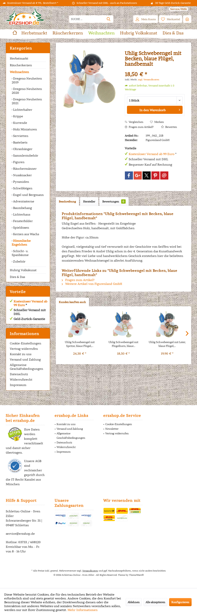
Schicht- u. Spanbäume (20, 253)
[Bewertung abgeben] (155, 69)
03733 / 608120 (29, 542)
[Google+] (138, 175)
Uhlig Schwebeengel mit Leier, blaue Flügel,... (167, 344)
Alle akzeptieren (155, 602)
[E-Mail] (164, 175)
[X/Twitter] (147, 175)
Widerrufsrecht (21, 379)
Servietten (20, 136)
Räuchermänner (24, 168)
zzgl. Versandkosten (148, 79)
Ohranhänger (22, 149)
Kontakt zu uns (20, 354)
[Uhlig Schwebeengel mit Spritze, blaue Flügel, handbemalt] (80, 324)
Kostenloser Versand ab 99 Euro (30, 303)
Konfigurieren (180, 602)
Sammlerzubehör (25, 155)
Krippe (17, 116)
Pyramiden (20, 182)
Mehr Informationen (83, 610)
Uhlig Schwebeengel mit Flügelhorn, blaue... (123, 344)
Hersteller (89, 201)
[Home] (15, 33)
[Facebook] (129, 175)
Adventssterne (23, 201)
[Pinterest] (155, 175)
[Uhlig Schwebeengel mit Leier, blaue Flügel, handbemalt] (167, 324)
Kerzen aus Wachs (25, 234)
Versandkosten (90, 570)
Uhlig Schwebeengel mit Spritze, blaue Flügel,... (80, 344)
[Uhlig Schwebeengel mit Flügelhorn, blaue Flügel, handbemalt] (123, 324)
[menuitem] (178, 9)
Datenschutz (19, 374)
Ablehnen (134, 602)
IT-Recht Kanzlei (23, 479)
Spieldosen (20, 227)
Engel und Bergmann (28, 195)
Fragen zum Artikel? (141, 127)
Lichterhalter (22, 110)
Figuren (18, 162)
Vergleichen (135, 122)
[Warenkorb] (187, 19)
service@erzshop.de (20, 533)
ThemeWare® (136, 574)
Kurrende (19, 123)
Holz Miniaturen (24, 129)
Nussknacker (22, 175)
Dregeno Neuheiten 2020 (27, 91)
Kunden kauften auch (72, 302)
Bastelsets (19, 142)
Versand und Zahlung (25, 359)
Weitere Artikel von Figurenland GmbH (93, 284)
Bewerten (171, 127)
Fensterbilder (22, 221)
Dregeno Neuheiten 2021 (27, 101)
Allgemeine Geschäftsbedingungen (26, 367)
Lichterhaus (21, 214)
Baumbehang (22, 208)
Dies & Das (17, 277)
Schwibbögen (22, 188)
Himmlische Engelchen (21, 242)
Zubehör (18, 261)
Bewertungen (113, 201)
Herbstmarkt (19, 58)
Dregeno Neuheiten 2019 (27, 80)
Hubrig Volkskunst (23, 270)
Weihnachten (19, 72)
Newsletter (112, 429)
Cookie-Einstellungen (25, 343)
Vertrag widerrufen (24, 349)
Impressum (18, 385)
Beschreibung (67, 201)
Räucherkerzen (21, 65)
